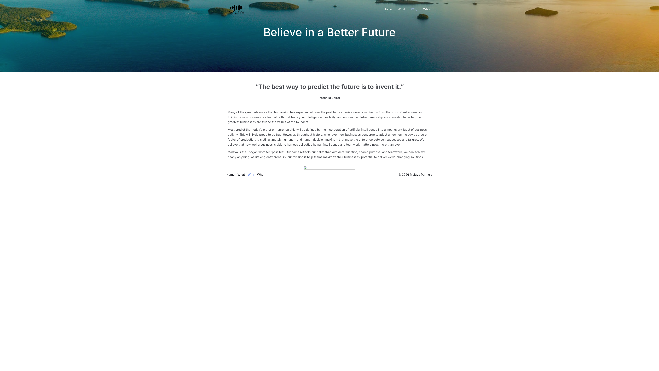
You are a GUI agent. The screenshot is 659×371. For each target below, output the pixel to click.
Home (388, 9)
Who (426, 9)
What (401, 9)
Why (414, 9)
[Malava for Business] (237, 9)
